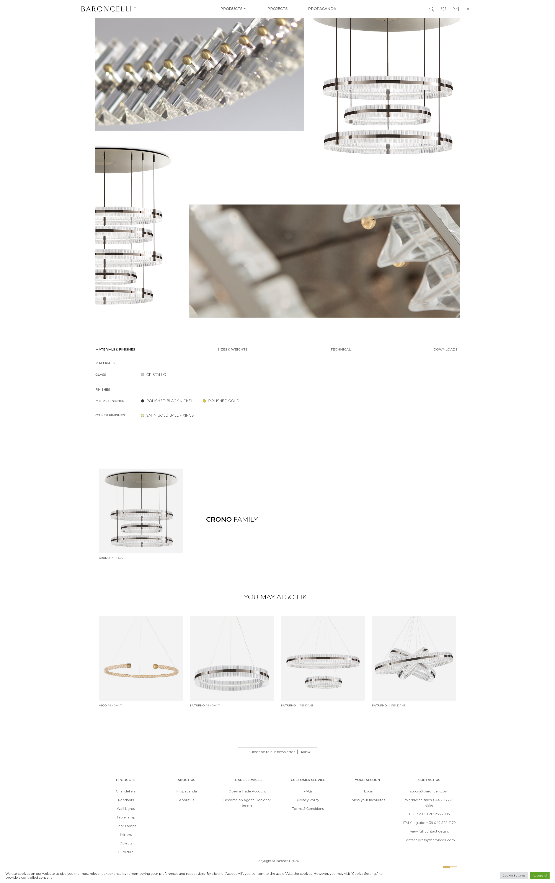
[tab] (116, 349)
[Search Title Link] (432, 9)
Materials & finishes (115, 349)
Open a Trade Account (247, 791)
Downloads (445, 349)
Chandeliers (125, 791)
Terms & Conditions (308, 809)
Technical (340, 349)
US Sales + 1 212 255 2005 (429, 814)
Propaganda (322, 8)
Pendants (126, 800)
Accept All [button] (540, 875)
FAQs (308, 791)
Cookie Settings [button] (514, 875)
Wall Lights (126, 809)
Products (231, 8)
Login (368, 791)
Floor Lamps (125, 826)
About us (186, 800)
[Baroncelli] (146, 8)
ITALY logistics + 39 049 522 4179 (429, 823)
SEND (305, 752)
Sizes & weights (233, 349)
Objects (125, 843)
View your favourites (368, 800)
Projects (277, 8)
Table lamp (125, 817)
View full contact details (429, 831)
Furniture (126, 852)
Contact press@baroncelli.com (429, 840)
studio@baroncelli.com (429, 791)
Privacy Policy (308, 800)
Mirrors (126, 835)
